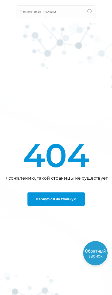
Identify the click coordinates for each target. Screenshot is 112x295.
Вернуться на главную (56, 199)
